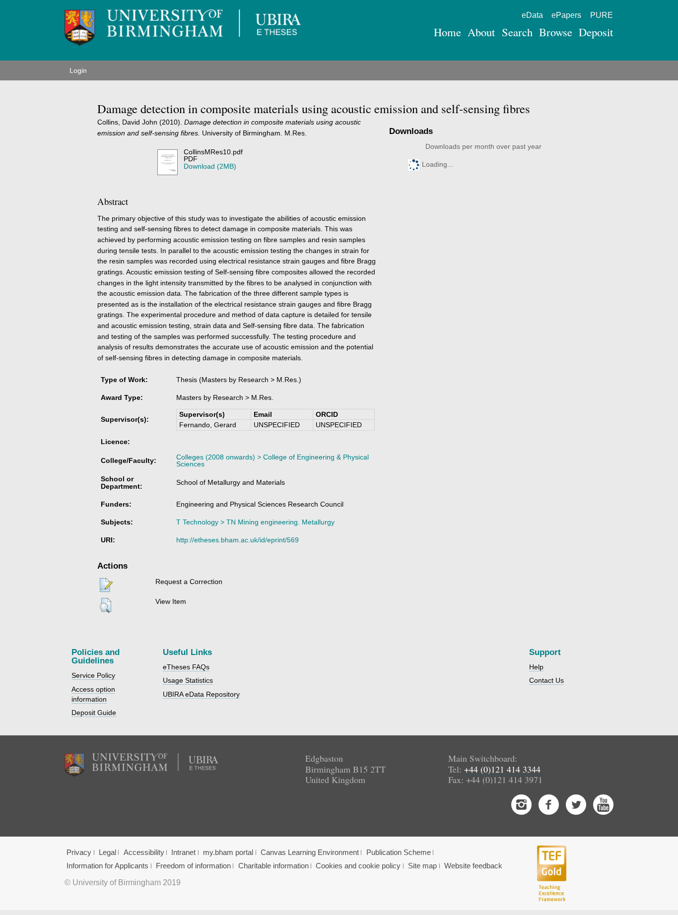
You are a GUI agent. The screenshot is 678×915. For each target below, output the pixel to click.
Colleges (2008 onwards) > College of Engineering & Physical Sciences (272, 460)
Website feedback (473, 866)
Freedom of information (193, 866)
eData (532, 15)
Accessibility (144, 852)
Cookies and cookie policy (358, 866)
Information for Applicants (107, 866)
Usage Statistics (188, 680)
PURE (601, 15)
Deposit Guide (93, 713)
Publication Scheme (398, 852)
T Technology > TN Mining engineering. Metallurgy (255, 522)
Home (447, 31)
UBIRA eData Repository (201, 694)
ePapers (566, 15)
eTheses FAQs (186, 667)
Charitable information (273, 866)
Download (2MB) (210, 166)
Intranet (183, 852)
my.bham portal (228, 852)
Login (78, 70)
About (481, 31)
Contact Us (546, 680)
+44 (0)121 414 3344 (502, 769)
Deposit (596, 31)
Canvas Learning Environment (310, 852)
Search (517, 31)
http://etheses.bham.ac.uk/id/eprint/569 (237, 540)
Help (536, 667)
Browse (555, 31)
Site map (422, 866)
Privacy (79, 852)
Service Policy (93, 675)
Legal (107, 852)
